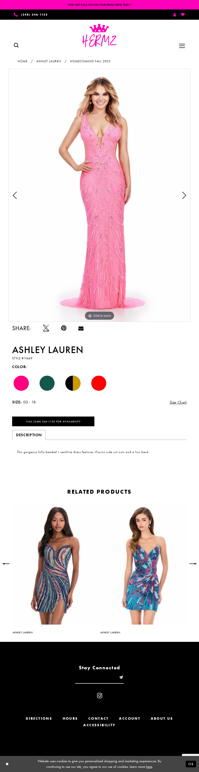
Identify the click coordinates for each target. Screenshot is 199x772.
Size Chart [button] (178, 402)
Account (129, 718)
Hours (70, 718)
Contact (98, 718)
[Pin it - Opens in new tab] (63, 328)
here (149, 766)
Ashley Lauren (48, 61)
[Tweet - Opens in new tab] (46, 328)
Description (29, 434)
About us (162, 718)
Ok (191, 763)
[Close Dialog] (7, 764)
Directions (39, 718)
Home (22, 61)
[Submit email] (121, 677)
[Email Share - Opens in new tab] (80, 328)
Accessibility (99, 725)
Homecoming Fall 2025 (90, 61)
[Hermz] (99, 35)
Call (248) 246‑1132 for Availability (53, 421)
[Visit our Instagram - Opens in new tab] (99, 696)
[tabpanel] (99, 195)
